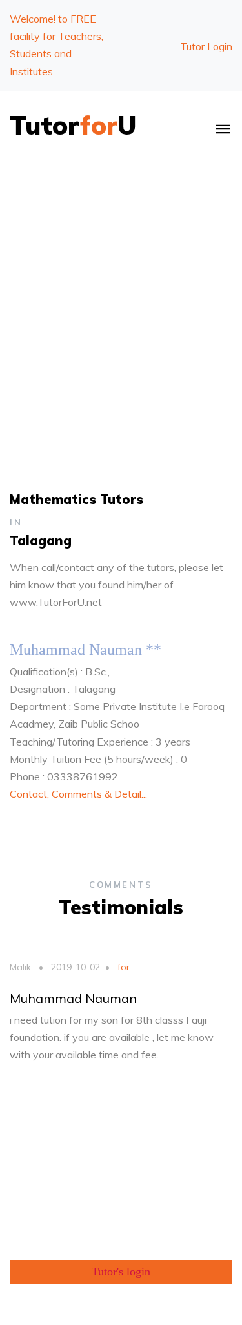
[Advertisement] (121, 292)
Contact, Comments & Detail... (78, 793)
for (122, 967)
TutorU (73, 125)
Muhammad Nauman (73, 998)
